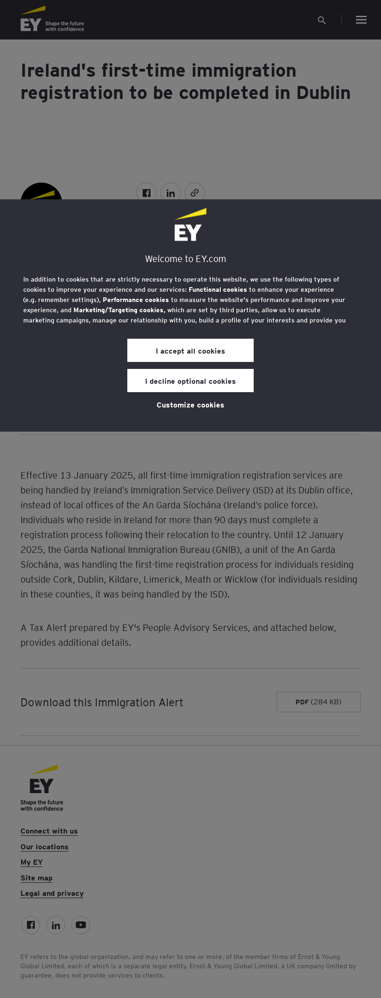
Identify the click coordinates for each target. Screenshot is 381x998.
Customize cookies (190, 404)
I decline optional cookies (190, 380)
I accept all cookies (190, 350)
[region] (190, 315)
